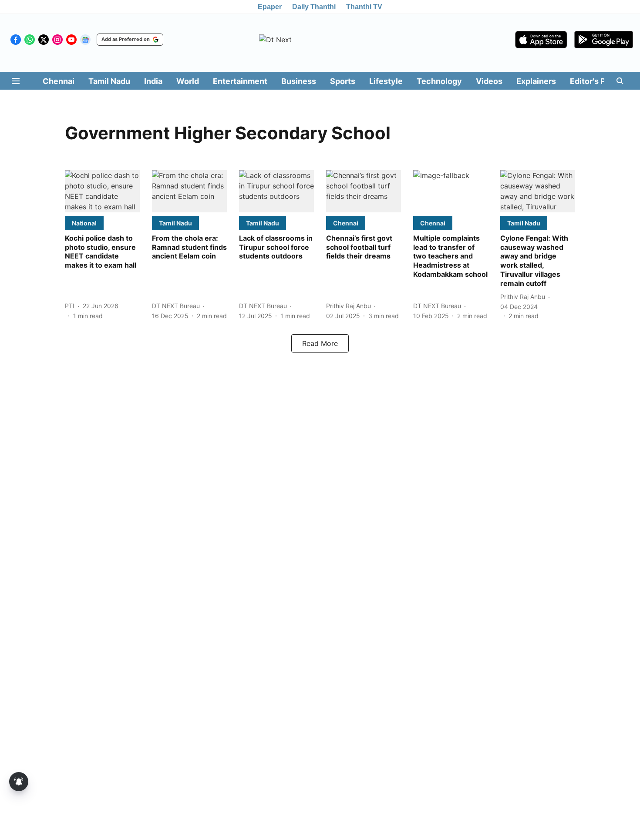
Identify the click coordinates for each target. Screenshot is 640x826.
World (187, 81)
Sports (342, 81)
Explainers (536, 81)
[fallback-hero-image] (102, 191)
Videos (489, 81)
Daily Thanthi (314, 6)
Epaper (270, 6)
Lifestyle (386, 81)
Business (298, 81)
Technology (439, 81)
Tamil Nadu (109, 81)
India (153, 81)
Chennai (58, 81)
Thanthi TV (364, 6)
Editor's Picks (595, 81)
